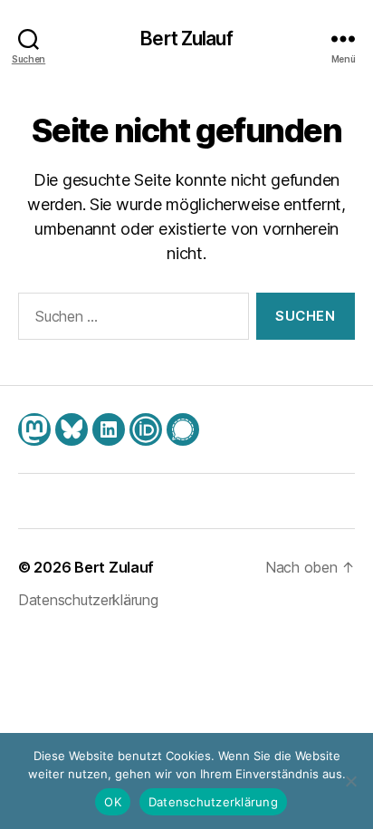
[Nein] (350, 781)
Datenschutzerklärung (88, 600)
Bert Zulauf (186, 38)
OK (112, 802)
